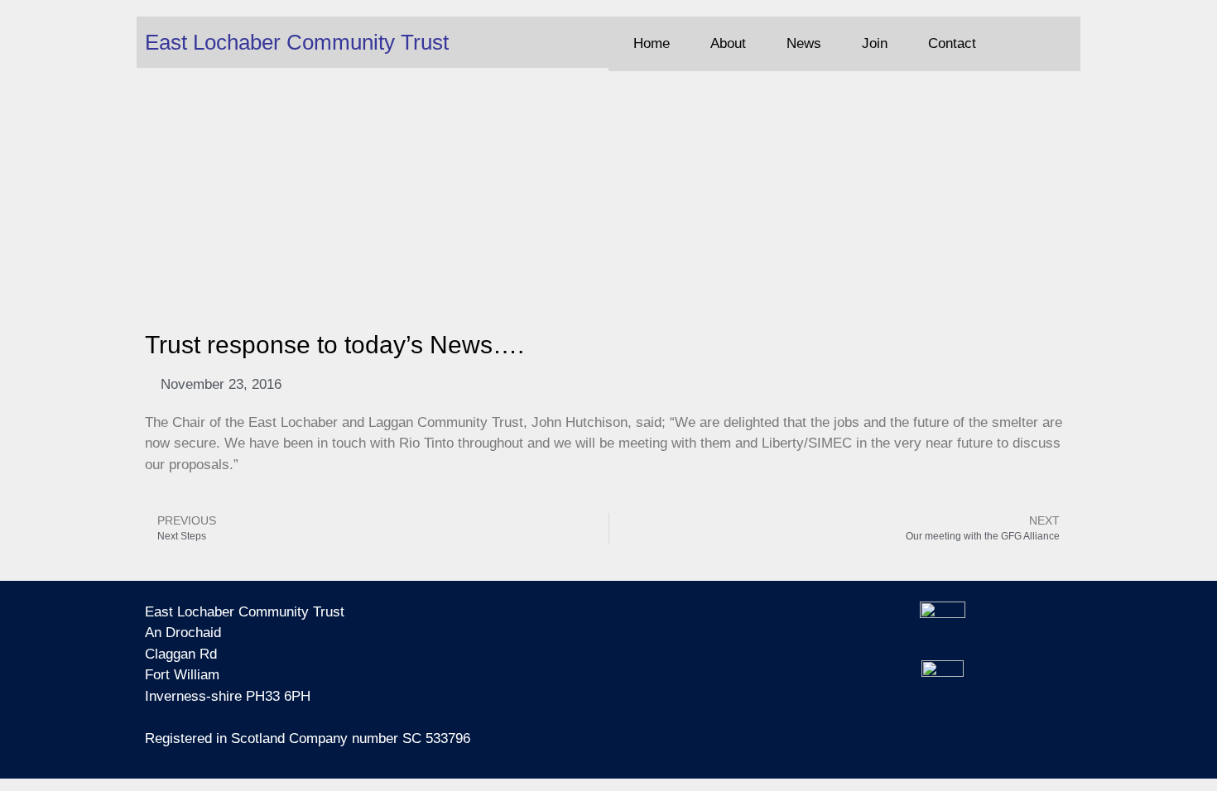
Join (874, 43)
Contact (952, 43)
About (728, 43)
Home (651, 43)
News (803, 43)
